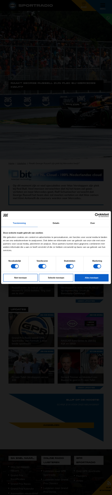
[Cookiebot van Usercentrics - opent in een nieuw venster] (97, 215)
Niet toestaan (20, 278)
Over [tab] (92, 223)
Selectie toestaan (56, 278)
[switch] (42, 266)
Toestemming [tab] (19, 223)
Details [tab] (56, 223)
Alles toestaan (91, 278)
